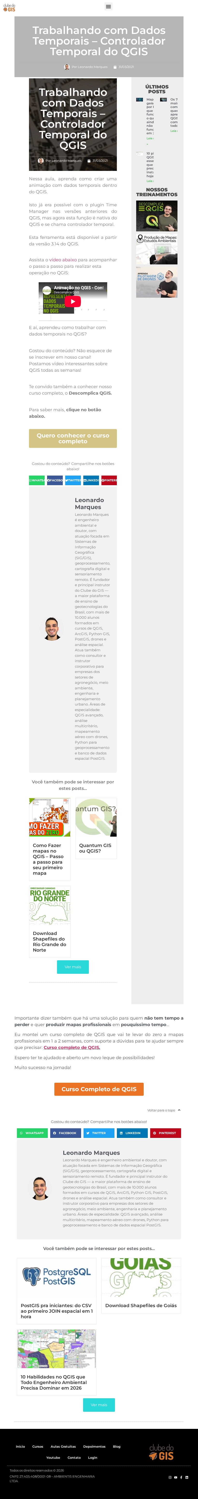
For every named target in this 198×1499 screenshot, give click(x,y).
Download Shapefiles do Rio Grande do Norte (49, 941)
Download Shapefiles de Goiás (141, 1305)
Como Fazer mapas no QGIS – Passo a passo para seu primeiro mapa (48, 859)
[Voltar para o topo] (179, 1110)
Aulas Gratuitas (63, 1446)
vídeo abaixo (63, 259)
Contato (74, 1457)
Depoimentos (94, 1446)
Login (92, 1457)
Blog (116, 1446)
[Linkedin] (186, 1477)
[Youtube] (175, 1477)
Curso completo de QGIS (71, 1047)
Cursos (37, 1446)
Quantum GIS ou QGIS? (95, 848)
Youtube (53, 1457)
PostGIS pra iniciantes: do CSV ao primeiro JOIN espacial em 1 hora (57, 1311)
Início (20, 1446)
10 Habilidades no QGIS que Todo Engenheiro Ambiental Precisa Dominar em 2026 (54, 1382)
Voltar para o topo (161, 1110)
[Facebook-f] (181, 1477)
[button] (109, 6)
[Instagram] (170, 1477)
